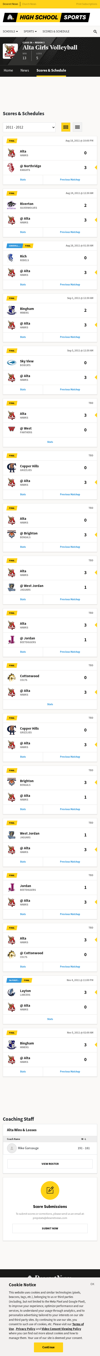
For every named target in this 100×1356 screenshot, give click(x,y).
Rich (23, 256)
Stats (23, 179)
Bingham (27, 308)
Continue (48, 1347)
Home (8, 70)
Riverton (26, 203)
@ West (26, 428)
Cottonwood (29, 676)
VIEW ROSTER (50, 1164)
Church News (29, 4)
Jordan (25, 886)
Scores (56, 31)
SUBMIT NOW (50, 1228)
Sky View (27, 361)
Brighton (27, 781)
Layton (25, 990)
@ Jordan (27, 638)
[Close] (92, 1285)
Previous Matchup (70, 179)
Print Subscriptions (86, 4)
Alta (23, 151)
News (24, 70)
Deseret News (10, 4)
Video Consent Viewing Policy (61, 1329)
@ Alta (25, 218)
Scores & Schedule (51, 70)
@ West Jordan (31, 585)
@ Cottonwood (31, 953)
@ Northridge (30, 166)
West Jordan (30, 833)
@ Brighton (29, 533)
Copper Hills (29, 466)
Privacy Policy (25, 1329)
